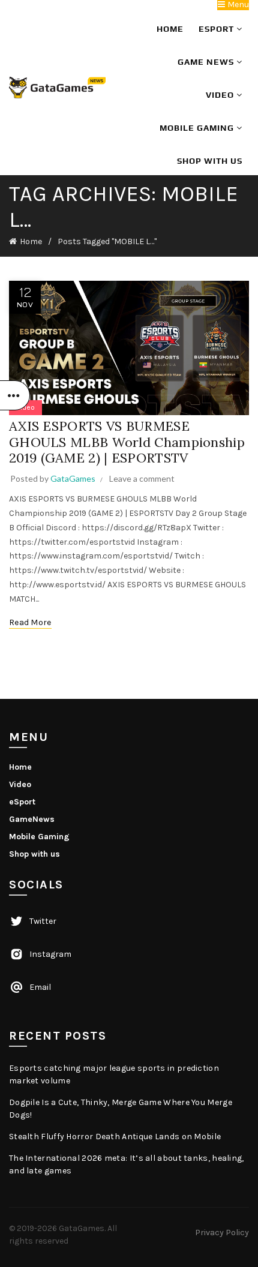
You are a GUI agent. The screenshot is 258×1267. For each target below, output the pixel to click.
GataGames (81, 1228)
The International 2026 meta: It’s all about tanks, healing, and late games (126, 1164)
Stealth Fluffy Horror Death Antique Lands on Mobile (115, 1136)
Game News (207, 62)
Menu (237, 5)
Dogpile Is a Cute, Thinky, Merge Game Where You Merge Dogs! (120, 1108)
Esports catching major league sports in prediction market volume (114, 1074)
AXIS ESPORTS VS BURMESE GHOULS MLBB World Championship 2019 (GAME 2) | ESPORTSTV (127, 442)
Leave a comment (142, 478)
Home (170, 29)
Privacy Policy (222, 1232)
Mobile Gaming (198, 128)
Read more (30, 622)
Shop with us (209, 161)
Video (221, 95)
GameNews (32, 819)
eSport (217, 29)
